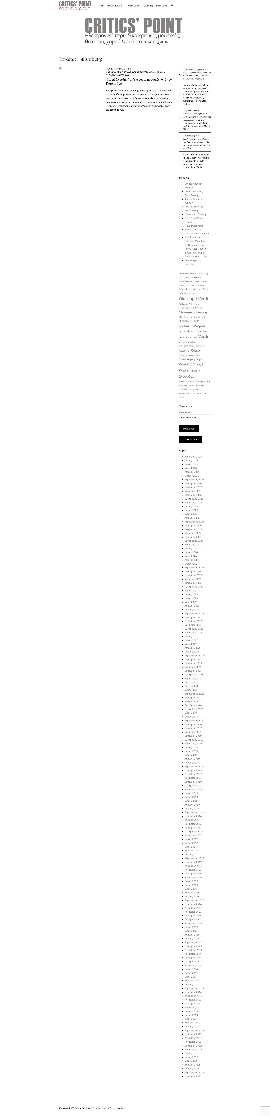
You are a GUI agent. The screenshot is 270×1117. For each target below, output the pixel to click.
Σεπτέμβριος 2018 (193, 785)
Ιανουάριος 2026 (193, 483)
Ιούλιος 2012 (191, 1053)
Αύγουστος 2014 (193, 965)
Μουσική (201, 385)
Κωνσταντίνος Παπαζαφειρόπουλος (194, 381)
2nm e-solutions (117, 1108)
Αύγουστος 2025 (193, 502)
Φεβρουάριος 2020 (194, 720)
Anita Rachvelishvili (187, 273)
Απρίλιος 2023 (192, 605)
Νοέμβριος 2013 (192, 999)
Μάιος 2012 (190, 1060)
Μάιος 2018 (190, 800)
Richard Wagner (192, 326)
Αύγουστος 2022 (193, 632)
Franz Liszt (185, 289)
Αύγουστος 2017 (193, 835)
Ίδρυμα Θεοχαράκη (193, 225)
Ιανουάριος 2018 (193, 816)
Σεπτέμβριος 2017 (193, 831)
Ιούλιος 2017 (191, 839)
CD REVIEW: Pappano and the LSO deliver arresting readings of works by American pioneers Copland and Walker (196, 160)
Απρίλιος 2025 (192, 517)
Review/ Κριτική (114, 5)
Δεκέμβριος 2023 (193, 575)
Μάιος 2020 (190, 712)
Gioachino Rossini (187, 293)
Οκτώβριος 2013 (193, 1003)
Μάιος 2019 (190, 754)
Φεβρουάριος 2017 (194, 858)
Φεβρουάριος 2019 (194, 766)
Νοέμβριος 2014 (192, 953)
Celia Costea (185, 281)
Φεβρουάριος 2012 (194, 1072)
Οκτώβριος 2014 (193, 957)
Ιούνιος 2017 (191, 843)
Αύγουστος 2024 (193, 544)
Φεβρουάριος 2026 (194, 479)
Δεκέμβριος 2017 (193, 819)
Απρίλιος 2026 (192, 471)
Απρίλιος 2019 (192, 758)
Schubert (190, 331)
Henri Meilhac (185, 308)
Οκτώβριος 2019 (193, 735)
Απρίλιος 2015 (192, 934)
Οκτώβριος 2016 (193, 873)
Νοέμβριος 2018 (192, 777)
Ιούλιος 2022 (191, 636)
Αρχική (100, 5)
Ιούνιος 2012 (191, 1057)
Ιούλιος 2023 (191, 594)
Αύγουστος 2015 (193, 923)
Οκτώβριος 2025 (193, 495)
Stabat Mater (202, 331)
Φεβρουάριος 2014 (194, 988)
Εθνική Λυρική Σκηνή (195, 214)
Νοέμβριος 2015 (192, 911)
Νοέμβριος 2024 (192, 533)
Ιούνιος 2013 (191, 1015)
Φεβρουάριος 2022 (194, 655)
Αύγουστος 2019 (193, 743)
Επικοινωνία (161, 5)
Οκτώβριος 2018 (193, 781)
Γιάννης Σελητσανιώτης (187, 355)
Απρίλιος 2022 (192, 647)
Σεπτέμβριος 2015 (193, 919)
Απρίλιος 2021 (192, 686)
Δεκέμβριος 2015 (193, 908)
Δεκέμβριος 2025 (193, 487)
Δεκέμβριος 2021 (193, 663)
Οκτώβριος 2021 (193, 670)
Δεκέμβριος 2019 (193, 728)
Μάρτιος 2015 (191, 938)
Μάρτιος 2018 (191, 808)
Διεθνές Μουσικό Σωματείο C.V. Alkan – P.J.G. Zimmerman (195, 241)
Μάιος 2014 (190, 976)
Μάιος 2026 (190, 468)
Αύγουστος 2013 (193, 1007)
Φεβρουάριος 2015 (194, 942)
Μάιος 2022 (190, 644)
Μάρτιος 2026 (191, 475)
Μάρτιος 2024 (191, 563)
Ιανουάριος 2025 (193, 525)
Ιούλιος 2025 (191, 506)
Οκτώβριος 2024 (193, 537)
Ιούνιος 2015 (191, 927)
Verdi (203, 336)
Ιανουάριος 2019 (193, 770)
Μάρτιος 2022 (191, 651)
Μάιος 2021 (190, 682)
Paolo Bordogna (197, 317)
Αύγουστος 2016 (193, 877)
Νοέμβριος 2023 (192, 579)
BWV (200, 273)
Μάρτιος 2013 (191, 1026)
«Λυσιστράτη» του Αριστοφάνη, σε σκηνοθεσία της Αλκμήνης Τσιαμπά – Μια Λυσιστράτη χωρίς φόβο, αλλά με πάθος (196, 141)
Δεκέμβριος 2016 (193, 865)
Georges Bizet (200, 289)
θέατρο (196, 393)
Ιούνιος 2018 (191, 797)
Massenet (186, 312)
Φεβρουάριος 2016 (194, 900)
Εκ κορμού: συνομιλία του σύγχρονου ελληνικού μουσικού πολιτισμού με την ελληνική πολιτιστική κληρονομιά (197, 74)
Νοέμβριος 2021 (192, 667)
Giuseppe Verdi (193, 298)
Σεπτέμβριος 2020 (193, 709)
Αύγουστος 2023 (193, 590)
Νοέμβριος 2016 (192, 869)
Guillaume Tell (185, 304)
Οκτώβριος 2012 (193, 1045)
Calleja (206, 274)
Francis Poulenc (197, 285)
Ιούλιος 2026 (191, 460)
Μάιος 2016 (190, 888)
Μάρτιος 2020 (191, 716)
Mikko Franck (183, 317)
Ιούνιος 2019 (191, 751)
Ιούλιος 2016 (191, 881)
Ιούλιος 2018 (191, 793)
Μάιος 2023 (190, 602)
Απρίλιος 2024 (192, 559)
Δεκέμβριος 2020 (193, 701)
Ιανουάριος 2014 (193, 992)
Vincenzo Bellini (187, 341)
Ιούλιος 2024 (191, 548)
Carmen (196, 277)
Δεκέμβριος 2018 (193, 774)
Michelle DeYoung (200, 313)
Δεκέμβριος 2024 (193, 529)
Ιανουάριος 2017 (193, 862)
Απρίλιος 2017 (192, 850)
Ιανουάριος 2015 (193, 946)
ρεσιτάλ (182, 397)
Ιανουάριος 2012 (193, 1076)
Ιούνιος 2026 (191, 464)
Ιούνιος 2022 (191, 640)
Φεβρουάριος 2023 (194, 613)
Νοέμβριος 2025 (192, 491)
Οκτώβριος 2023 (193, 582)
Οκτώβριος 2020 (193, 705)
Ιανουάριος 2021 (193, 697)
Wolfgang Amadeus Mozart (192, 346)
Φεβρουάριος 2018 (194, 812)
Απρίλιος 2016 (192, 892)
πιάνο (203, 393)
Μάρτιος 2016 (191, 896)
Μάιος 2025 (190, 513)
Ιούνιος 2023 (191, 598)
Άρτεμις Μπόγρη (184, 351)
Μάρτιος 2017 (191, 854)
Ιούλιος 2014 (191, 969)
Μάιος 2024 (190, 556)
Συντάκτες (148, 5)
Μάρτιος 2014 (191, 984)
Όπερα (196, 350)
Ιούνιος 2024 (191, 552)
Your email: (185, 412)
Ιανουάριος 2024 (193, 571)
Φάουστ (198, 389)
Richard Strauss (189, 321)
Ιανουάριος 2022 (193, 659)
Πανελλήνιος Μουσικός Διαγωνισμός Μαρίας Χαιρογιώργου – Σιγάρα (196, 252)
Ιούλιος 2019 (191, 747)
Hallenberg (197, 304)
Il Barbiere (197, 308)
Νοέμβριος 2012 (192, 1041)
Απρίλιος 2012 (192, 1064)
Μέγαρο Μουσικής (187, 385)
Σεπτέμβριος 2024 (193, 540)
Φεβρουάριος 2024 (194, 567)
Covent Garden (201, 281)
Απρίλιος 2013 (192, 1022)
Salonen (182, 331)
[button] (172, 5)
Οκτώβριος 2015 (193, 915)
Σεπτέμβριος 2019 (193, 739)
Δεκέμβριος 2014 (193, 950)
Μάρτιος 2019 (191, 762)
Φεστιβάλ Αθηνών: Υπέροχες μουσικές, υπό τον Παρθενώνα (139, 81)
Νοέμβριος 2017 (192, 823)
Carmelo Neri (185, 277)
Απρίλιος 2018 (192, 804)
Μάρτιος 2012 (191, 1068)
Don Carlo (183, 285)
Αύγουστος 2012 (193, 1049)
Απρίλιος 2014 (192, 980)
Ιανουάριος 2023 (193, 617)
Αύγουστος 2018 (193, 789)
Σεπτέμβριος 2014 (193, 961)
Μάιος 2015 (190, 930)
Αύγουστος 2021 (193, 678)
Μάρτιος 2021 (191, 689)
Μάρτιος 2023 (191, 609)
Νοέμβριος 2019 (192, 732)
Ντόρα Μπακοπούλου (186, 390)
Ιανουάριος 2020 (193, 724)
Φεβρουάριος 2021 (194, 693)
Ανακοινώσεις (134, 5)
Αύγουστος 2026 (193, 456)
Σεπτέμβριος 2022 (193, 628)
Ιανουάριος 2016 (193, 904)
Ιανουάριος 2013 (193, 1034)
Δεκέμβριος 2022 (193, 621)
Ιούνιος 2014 (191, 973)
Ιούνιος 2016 (191, 885)
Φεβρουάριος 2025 (194, 521)
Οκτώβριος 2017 (193, 827)
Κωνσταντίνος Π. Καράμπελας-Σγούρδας (192, 370)
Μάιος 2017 (190, 846)
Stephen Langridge (188, 337)
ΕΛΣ (198, 355)
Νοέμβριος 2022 (192, 624)
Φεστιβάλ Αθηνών (185, 393)
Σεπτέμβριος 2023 (193, 586)
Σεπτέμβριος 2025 (193, 498)
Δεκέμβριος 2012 (193, 1038)
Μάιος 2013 (190, 1018)
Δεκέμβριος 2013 (193, 995)
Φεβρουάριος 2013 (194, 1030)
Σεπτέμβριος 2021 (193, 674)
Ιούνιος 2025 (191, 510)
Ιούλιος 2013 (191, 1011)
